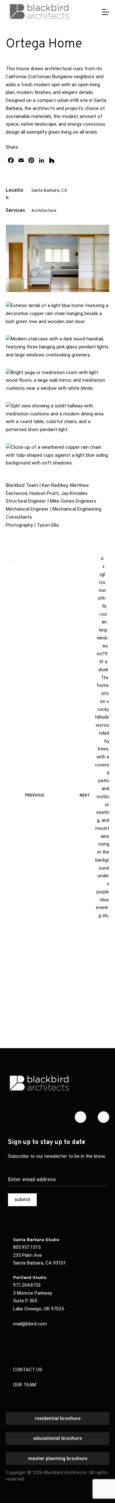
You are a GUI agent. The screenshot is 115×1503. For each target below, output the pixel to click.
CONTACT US (27, 1370)
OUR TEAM (24, 1385)
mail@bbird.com (30, 1324)
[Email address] (57, 1175)
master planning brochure (57, 1458)
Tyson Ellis (48, 525)
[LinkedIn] (103, 1117)
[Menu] (105, 12)
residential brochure (57, 1418)
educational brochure (57, 1438)
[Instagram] (80, 1117)
